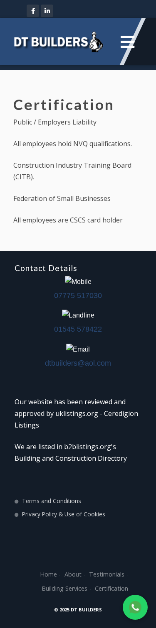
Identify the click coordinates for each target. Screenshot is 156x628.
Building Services (64, 588)
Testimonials (106, 574)
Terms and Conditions (51, 501)
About (73, 574)
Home (48, 574)
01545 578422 (78, 329)
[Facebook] (33, 11)
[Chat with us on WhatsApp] (135, 607)
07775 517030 (78, 295)
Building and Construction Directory (71, 458)
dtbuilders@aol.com (78, 363)
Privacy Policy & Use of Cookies (63, 514)
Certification (111, 588)
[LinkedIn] (47, 11)
